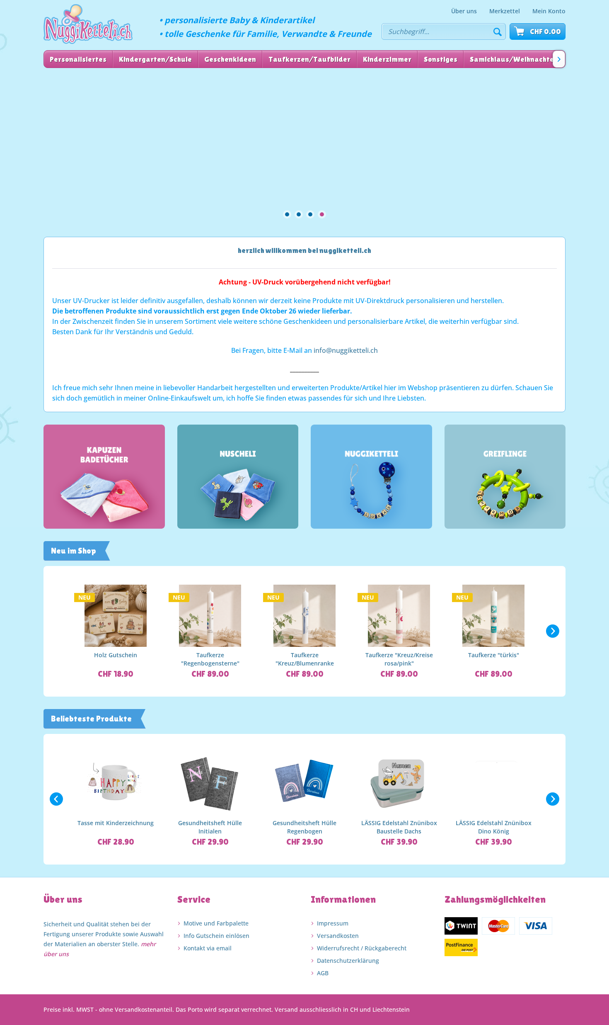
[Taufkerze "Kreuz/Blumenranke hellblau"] (304, 616)
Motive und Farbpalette (216, 923)
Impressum (332, 923)
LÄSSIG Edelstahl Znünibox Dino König (494, 827)
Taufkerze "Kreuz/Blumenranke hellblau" (305, 659)
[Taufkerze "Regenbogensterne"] (210, 616)
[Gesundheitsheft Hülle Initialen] (210, 784)
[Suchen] (497, 31)
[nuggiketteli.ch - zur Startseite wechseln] (88, 24)
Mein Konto (549, 11)
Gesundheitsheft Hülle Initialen (210, 827)
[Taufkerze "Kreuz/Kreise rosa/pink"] (399, 616)
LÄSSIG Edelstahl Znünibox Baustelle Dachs (399, 827)
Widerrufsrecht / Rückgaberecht (361, 948)
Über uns (464, 11)
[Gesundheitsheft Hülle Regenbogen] (304, 784)
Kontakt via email (208, 948)
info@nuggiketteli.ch (346, 350)
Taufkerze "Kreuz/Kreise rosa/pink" (399, 659)
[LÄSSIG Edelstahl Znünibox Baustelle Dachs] (399, 784)
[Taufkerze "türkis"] (493, 616)
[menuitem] (464, 11)
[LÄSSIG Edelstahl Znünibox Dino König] (493, 784)
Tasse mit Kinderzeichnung (115, 823)
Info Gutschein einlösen (216, 936)
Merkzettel (504, 11)
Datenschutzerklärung (348, 960)
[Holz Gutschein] (116, 616)
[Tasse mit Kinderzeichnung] (116, 784)
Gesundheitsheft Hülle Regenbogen (304, 827)
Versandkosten (338, 936)
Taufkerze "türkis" (493, 655)
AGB (323, 973)
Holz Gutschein (115, 655)
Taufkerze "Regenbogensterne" (210, 659)
